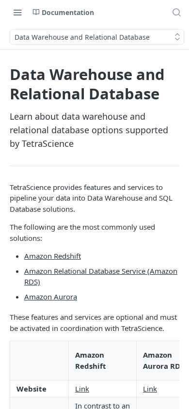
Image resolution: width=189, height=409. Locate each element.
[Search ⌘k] (176, 12)
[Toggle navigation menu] (17, 12)
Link (82, 388)
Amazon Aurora (50, 296)
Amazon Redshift (52, 256)
